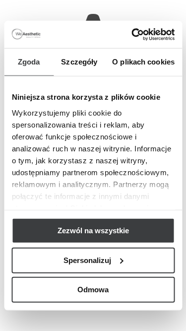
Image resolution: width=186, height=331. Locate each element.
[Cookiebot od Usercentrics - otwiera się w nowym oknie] (132, 34)
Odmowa (93, 289)
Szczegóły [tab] (79, 62)
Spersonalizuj (87, 260)
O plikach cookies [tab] (143, 62)
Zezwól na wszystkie (93, 230)
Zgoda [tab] (29, 62)
